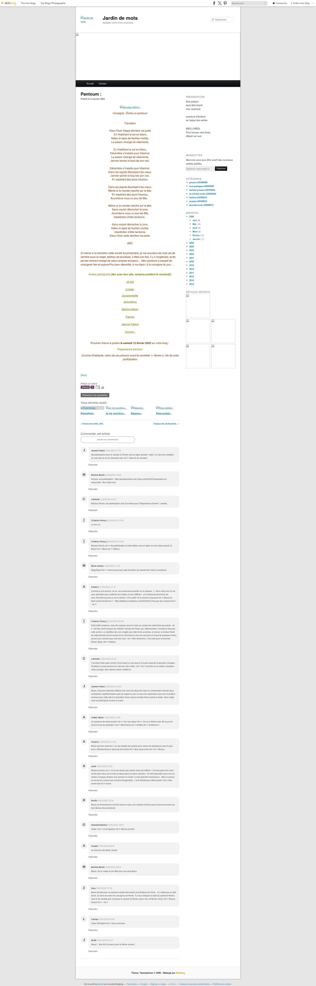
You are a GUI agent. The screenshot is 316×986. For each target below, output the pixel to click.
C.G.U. (173, 984)
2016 (191, 276)
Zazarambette (130, 295)
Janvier (196, 239)
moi (199, 136)
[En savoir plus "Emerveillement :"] (198, 367)
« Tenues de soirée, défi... (92, 423)
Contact (102, 83)
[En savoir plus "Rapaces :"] (198, 342)
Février (196, 235)
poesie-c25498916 (198, 201)
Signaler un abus (159, 984)
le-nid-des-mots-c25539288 (202, 193)
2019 (191, 265)
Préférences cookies (222, 984)
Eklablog (180, 972)
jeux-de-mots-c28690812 (201, 204)
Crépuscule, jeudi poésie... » (166, 423)
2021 (191, 257)
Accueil (90, 83)
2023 (191, 250)
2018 (191, 269)
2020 (191, 261)
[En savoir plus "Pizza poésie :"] (223, 342)
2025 (191, 242)
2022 (191, 254)
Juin (195, 220)
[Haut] (84, 375)
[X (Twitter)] (220, 3)
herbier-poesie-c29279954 (202, 189)
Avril (195, 227)
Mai (194, 224)
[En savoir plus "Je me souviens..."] (198, 317)
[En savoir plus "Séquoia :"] (223, 367)
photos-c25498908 (198, 182)
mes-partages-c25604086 (201, 186)
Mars (195, 231)
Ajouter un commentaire (107, 439)
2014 (191, 284)
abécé (100, 984)
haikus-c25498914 (198, 197)
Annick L (130, 332)
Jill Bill (130, 282)
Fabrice (130, 317)
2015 (191, 280)
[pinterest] (225, 3)
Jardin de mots (120, 18)
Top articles (132, 984)
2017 (191, 272)
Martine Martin (130, 309)
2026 (191, 216)
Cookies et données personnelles (194, 984)
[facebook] (214, 3)
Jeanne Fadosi (130, 324)
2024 (191, 246)
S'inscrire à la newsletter (95, 395)
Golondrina (130, 302)
